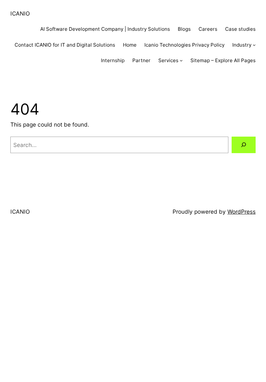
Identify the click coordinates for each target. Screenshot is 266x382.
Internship (113, 60)
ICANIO (20, 13)
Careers (208, 29)
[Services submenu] (181, 60)
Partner (141, 60)
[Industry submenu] (254, 44)
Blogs (184, 29)
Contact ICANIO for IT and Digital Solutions (65, 45)
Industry (241, 45)
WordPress (241, 211)
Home (130, 45)
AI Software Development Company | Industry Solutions (105, 29)
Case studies (240, 29)
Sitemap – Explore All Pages (223, 60)
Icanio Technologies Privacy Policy (184, 45)
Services (168, 60)
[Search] (244, 145)
